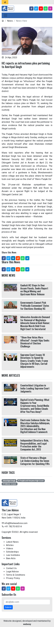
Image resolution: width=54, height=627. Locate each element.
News (10, 21)
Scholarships (12, 551)
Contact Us (11, 568)
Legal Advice (12, 571)
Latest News (12, 542)
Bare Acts (11, 558)
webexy (27, 624)
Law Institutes (13, 555)
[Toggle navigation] (5, 15)
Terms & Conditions (15, 575)
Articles (10, 545)
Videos (9, 548)
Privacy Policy (13, 578)
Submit (8, 607)
